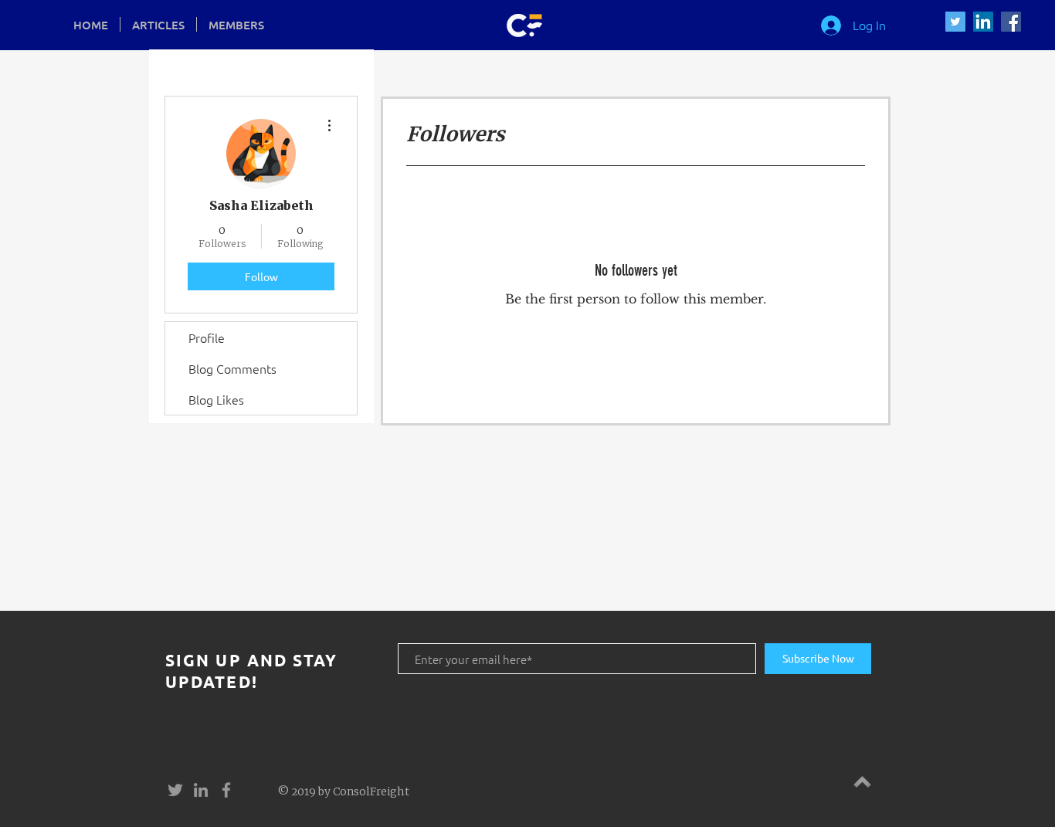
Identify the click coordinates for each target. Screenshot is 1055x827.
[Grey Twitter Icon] (175, 790)
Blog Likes (216, 399)
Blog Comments (232, 368)
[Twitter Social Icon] (955, 22)
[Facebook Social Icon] (1011, 22)
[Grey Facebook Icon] (226, 790)
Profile (206, 337)
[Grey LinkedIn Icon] (201, 790)
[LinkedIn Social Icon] (983, 22)
